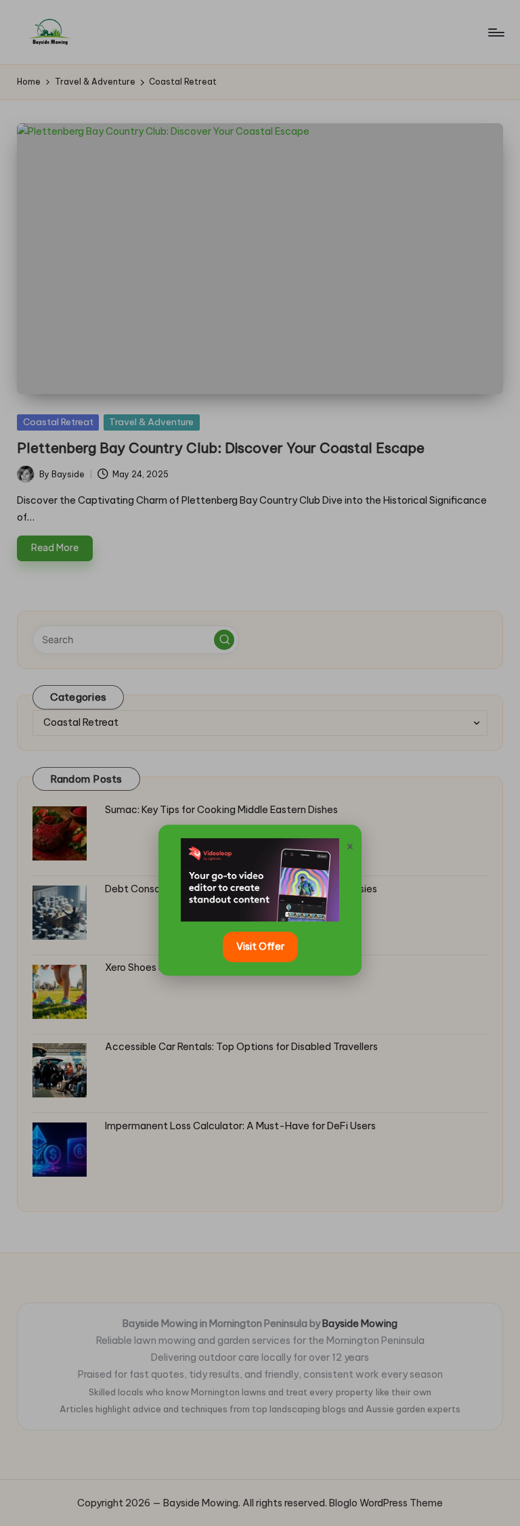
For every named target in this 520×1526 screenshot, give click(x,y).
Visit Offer (260, 946)
